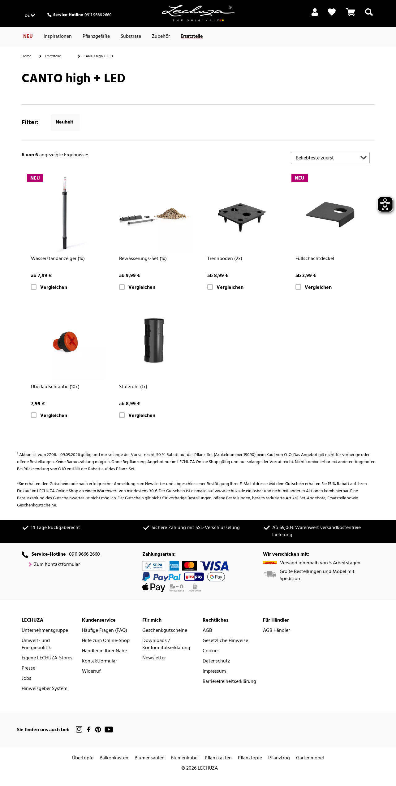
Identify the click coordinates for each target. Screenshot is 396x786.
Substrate (131, 37)
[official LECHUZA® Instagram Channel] (79, 729)
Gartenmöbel (310, 758)
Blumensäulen (150, 758)
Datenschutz (216, 661)
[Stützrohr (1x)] (153, 341)
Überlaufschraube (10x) (55, 387)
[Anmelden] (315, 16)
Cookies (211, 651)
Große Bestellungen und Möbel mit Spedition (317, 575)
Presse (28, 668)
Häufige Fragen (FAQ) (104, 630)
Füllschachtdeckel (314, 259)
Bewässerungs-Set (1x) (143, 259)
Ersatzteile (192, 37)
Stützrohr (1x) (133, 387)
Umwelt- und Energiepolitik (36, 644)
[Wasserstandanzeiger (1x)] (65, 212)
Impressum (214, 671)
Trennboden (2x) (224, 259)
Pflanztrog (279, 758)
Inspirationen (58, 37)
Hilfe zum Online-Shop (106, 641)
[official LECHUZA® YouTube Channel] (109, 729)
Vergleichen (53, 287)
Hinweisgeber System (44, 689)
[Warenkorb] (350, 16)
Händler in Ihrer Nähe (104, 651)
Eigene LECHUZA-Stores (47, 658)
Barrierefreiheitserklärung (229, 681)
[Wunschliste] (331, 12)
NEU (28, 37)
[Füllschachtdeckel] (330, 212)
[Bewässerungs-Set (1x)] (153, 212)
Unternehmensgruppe (45, 630)
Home (26, 56)
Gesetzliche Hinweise (225, 641)
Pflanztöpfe (250, 758)
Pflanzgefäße (96, 37)
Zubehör (161, 37)
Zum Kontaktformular (57, 564)
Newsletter (154, 658)
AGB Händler (276, 630)
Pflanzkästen (218, 758)
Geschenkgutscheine (164, 630)
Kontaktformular (99, 661)
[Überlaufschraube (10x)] (65, 341)
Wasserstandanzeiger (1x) (58, 259)
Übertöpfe (82, 758)
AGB (207, 630)
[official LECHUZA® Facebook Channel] (89, 729)
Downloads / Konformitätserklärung (166, 644)
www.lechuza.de (230, 491)
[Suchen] (368, 16)
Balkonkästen (114, 758)
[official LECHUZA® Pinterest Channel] (98, 729)
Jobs (26, 678)
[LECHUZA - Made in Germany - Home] (198, 13)
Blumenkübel (185, 758)
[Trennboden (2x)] (242, 212)
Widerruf (91, 671)
